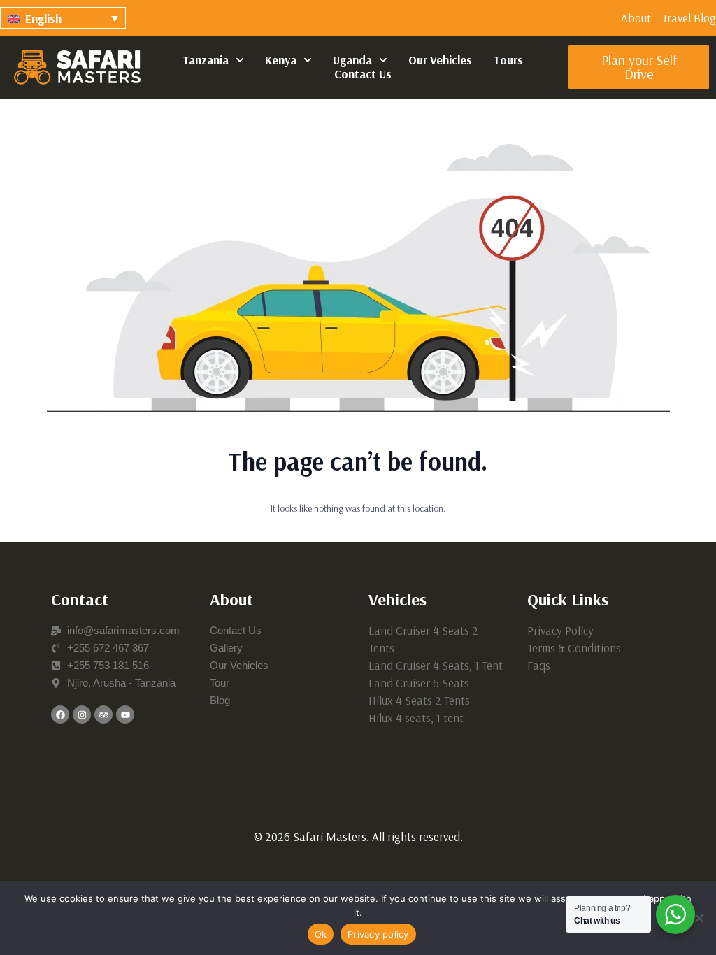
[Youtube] (125, 714)
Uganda (352, 60)
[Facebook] (60, 714)
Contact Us (363, 74)
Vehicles (397, 599)
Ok (321, 934)
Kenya (280, 60)
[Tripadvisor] (103, 714)
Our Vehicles (440, 60)
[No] (699, 918)
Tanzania (205, 60)
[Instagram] (82, 714)
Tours (508, 60)
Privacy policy (378, 934)
